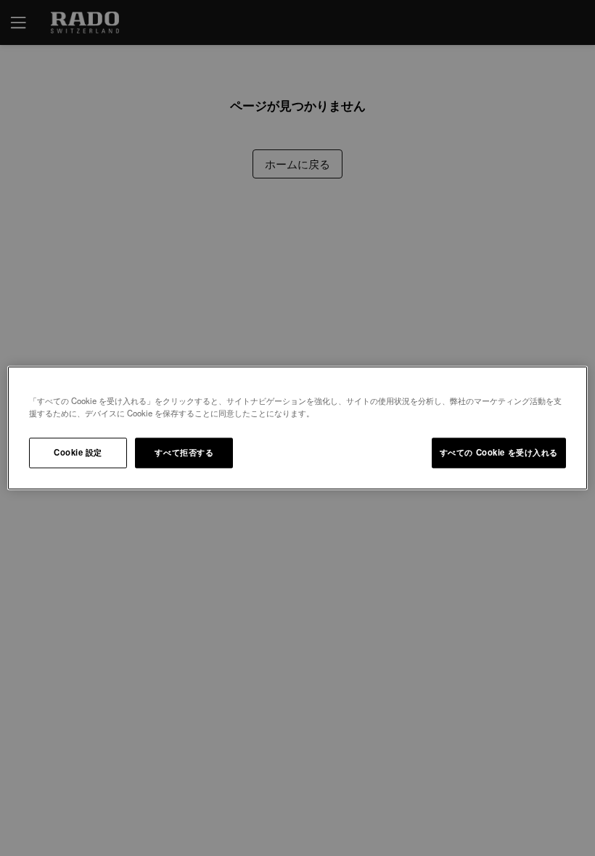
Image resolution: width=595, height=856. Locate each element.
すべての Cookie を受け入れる (499, 452)
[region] (297, 428)
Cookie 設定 (78, 452)
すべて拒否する (184, 452)
